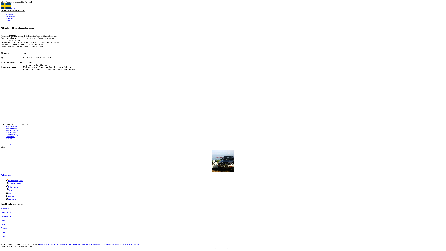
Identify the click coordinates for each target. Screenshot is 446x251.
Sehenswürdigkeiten (15, 181)
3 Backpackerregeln (109, 244)
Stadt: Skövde (11, 139)
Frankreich (5, 209)
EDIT (3, 147)
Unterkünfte (10, 21)
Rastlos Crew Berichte (124, 244)
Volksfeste (12, 199)
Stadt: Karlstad (11, 133)
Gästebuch (136, 244)
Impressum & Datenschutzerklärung (52, 244)
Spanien (4, 232)
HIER (232, 248)
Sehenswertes (11, 19)
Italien (3, 220)
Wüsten (11, 196)
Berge (10, 193)
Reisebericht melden (94, 244)
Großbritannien (6, 216)
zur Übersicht (6, 145)
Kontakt (69, 244)
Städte (10, 190)
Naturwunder (13, 187)
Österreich (4, 228)
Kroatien (4, 224)
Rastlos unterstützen (79, 244)
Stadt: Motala (10, 137)
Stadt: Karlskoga (12, 130)
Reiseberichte (10, 16)
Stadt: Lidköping (12, 135)
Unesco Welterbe (14, 184)
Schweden (14, 8)
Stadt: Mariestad (11, 128)
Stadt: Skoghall (11, 126)
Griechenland (6, 212)
